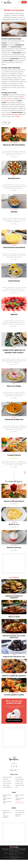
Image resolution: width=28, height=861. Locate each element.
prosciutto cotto (9, 114)
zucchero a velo (8, 100)
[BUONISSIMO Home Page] (8, 2)
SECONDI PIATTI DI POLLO (14, 634)
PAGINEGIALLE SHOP (19, 848)
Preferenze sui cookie (12, 854)
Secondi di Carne (19, 783)
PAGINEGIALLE (11, 848)
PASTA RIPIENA (14, 522)
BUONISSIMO (11, 851)
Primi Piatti (5, 779)
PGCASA (24, 848)
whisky (18, 116)
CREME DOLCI (14, 245)
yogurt (20, 114)
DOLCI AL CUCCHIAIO (14, 142)
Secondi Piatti (18, 777)
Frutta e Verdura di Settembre (19, 799)
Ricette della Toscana (18, 815)
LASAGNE (14, 347)
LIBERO (3, 848)
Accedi (24, 2)
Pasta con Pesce (6, 781)
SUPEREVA (17, 851)
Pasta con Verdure (7, 783)
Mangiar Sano (6, 810)
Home (11, 7)
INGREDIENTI (15, 7)
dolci (21, 108)
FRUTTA (14, 176)
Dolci (16, 787)
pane (16, 114)
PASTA (14, 383)
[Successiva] (25, 473)
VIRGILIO (6, 848)
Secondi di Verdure (19, 779)
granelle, (21, 96)
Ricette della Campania (6, 816)
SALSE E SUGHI (14, 545)
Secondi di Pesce (19, 781)
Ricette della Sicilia (19, 810)
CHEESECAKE (14, 417)
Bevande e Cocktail (19, 785)
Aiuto (18, 854)
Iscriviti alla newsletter (14, 720)
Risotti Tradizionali (7, 787)
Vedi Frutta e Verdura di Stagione (19, 802)
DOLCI (14, 452)
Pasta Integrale (6, 785)
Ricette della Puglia (19, 812)
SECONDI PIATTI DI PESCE (14, 692)
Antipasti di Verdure (7, 777)
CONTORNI (14, 594)
